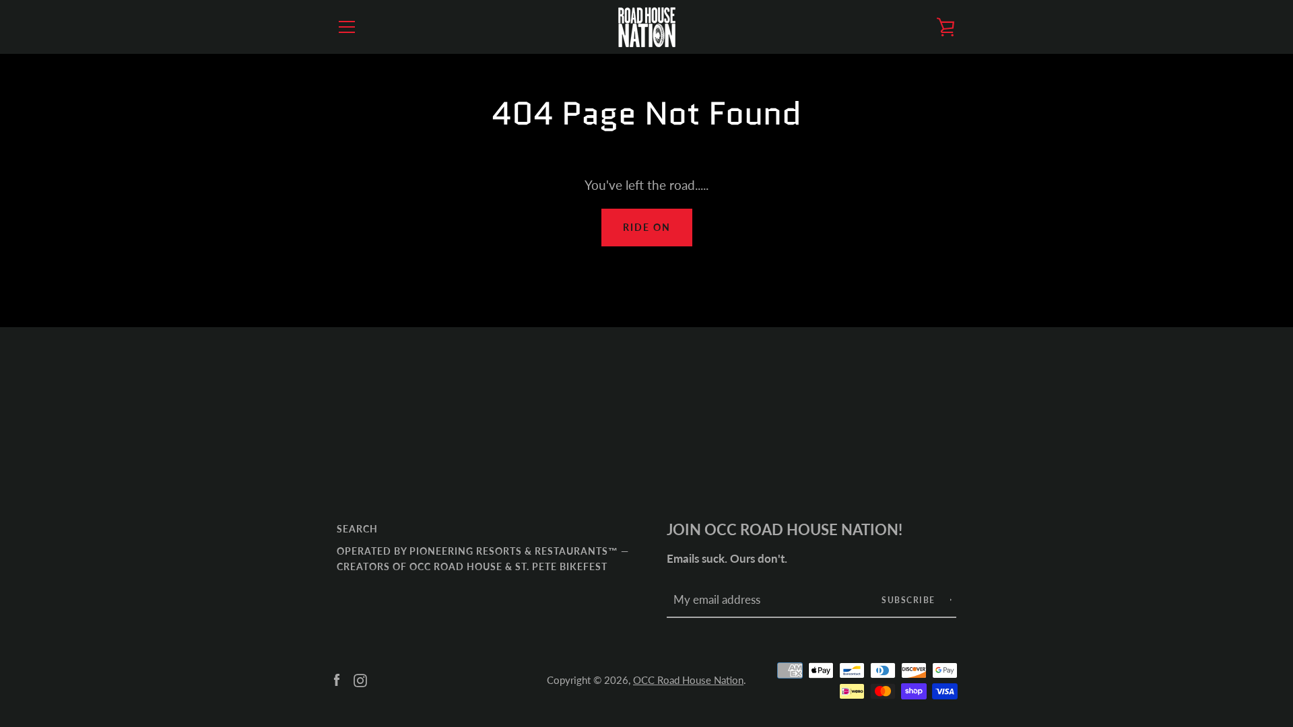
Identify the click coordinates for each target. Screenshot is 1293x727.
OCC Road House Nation (688, 680)
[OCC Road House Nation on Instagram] (360, 679)
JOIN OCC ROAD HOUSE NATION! (784, 530)
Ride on (647, 227)
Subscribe (910, 600)
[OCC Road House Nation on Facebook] (336, 679)
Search (357, 528)
